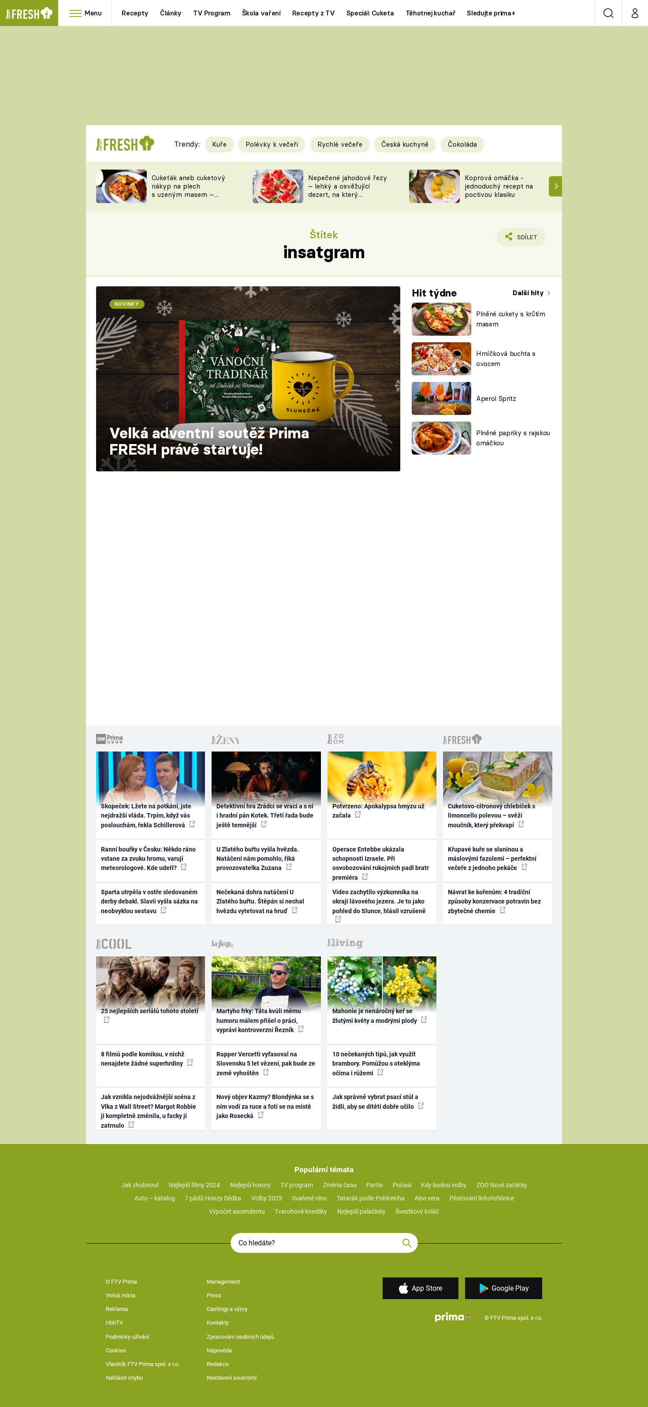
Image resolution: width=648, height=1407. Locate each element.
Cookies (116, 1350)
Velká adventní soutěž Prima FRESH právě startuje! (209, 441)
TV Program (211, 13)
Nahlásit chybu (124, 1377)
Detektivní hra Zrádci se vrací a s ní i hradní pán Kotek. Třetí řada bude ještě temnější (264, 816)
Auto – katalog (154, 1198)
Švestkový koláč (417, 1211)
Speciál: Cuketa (370, 13)
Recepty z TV (313, 13)
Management (223, 1281)
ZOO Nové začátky (502, 1185)
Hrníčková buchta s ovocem (506, 358)
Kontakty (218, 1322)
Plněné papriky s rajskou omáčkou (513, 438)
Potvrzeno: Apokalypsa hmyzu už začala (378, 811)
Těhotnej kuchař (431, 13)
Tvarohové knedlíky (301, 1211)
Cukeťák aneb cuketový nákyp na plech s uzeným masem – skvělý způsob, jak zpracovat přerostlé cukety (188, 198)
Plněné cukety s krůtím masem (510, 319)
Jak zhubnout (140, 1185)
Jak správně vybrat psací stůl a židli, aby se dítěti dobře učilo (375, 1101)
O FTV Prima (121, 1281)
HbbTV (114, 1322)
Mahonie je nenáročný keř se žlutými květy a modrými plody (375, 1015)
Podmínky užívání (127, 1336)
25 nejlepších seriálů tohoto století (149, 1011)
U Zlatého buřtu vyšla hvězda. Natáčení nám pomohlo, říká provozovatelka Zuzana (257, 859)
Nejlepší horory (250, 1185)
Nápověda (219, 1350)
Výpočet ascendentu (237, 1211)
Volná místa (120, 1295)
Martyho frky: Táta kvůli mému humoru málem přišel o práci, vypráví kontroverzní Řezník (258, 1020)
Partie (374, 1185)
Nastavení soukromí (232, 1377)
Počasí (402, 1185)
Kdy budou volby (443, 1185)
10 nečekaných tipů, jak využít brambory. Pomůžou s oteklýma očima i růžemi (376, 1064)
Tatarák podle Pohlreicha (371, 1198)
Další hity (529, 293)
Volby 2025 (266, 1198)
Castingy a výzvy (227, 1309)
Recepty (135, 13)
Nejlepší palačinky (361, 1211)
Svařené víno (309, 1198)
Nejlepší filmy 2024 (194, 1185)
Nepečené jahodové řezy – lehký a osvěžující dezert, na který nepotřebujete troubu (347, 190)
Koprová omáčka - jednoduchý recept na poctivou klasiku (499, 186)
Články (171, 13)
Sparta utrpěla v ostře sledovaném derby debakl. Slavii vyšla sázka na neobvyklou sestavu (149, 902)
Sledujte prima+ (491, 13)
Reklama (117, 1309)
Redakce (218, 1364)
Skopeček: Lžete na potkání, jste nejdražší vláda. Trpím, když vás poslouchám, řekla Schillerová (146, 816)
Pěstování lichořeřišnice (482, 1198)
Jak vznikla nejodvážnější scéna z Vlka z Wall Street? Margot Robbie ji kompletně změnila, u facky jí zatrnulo (148, 1111)
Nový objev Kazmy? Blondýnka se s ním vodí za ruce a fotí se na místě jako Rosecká (265, 1106)
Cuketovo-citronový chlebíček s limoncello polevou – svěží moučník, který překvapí (491, 816)
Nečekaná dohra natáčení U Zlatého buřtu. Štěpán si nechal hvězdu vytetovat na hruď (260, 902)
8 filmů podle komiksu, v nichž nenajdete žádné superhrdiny (142, 1059)
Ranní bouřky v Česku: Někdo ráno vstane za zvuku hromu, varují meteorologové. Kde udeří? (148, 859)
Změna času (340, 1185)
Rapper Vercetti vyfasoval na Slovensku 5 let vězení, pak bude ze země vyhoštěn (265, 1064)
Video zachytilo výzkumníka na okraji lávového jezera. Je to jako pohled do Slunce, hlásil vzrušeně (379, 902)
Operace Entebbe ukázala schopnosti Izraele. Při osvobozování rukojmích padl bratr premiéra (380, 863)
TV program (296, 1185)
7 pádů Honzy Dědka (213, 1198)
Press (214, 1295)
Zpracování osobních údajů (240, 1336)
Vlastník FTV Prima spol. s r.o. (142, 1364)
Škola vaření (261, 13)
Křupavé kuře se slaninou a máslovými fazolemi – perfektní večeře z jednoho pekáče (492, 859)
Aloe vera (426, 1198)
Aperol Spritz (496, 398)
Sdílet (525, 239)
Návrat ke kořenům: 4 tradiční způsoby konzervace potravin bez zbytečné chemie (494, 902)
